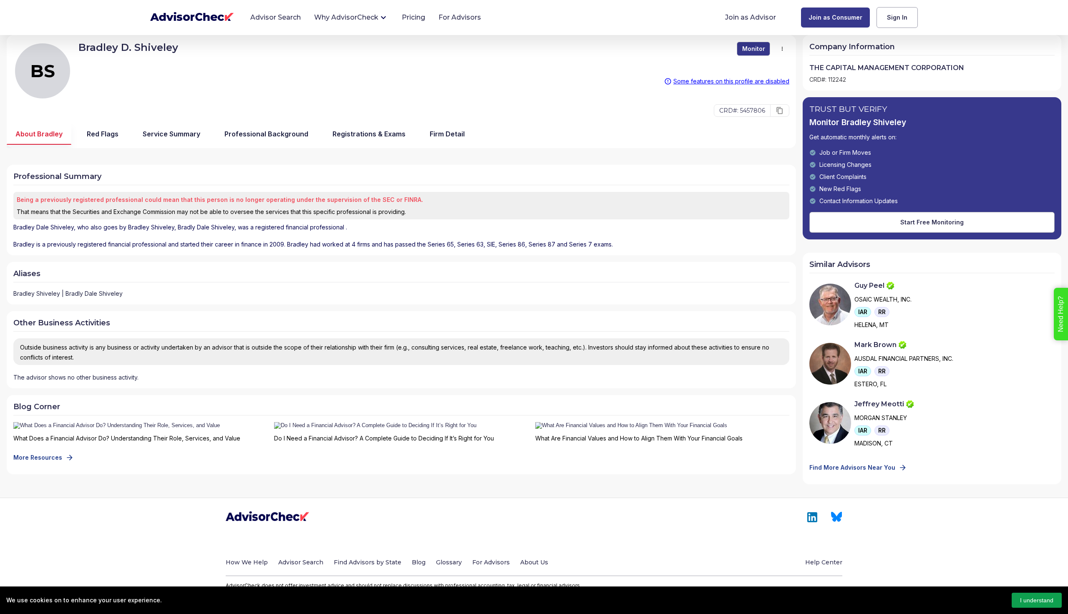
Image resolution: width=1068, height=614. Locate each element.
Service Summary (171, 134)
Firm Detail (447, 134)
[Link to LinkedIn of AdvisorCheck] (812, 517)
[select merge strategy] (782, 49)
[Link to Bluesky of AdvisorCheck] (836, 517)
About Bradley (39, 134)
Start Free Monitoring (932, 222)
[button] (862, 312)
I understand (1036, 600)
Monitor (753, 48)
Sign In (897, 17)
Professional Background (266, 134)
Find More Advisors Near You (852, 467)
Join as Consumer (835, 17)
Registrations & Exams (369, 134)
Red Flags (102, 134)
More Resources (37, 457)
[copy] (780, 110)
